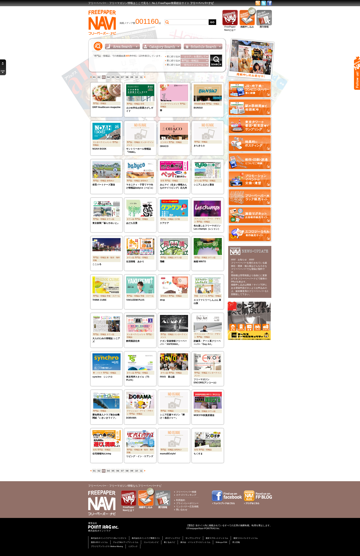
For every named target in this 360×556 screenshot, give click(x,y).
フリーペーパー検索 (186, 492)
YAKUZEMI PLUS (135, 300)
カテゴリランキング (186, 495)
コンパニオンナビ (151, 542)
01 (94, 77)
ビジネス (164, 142)
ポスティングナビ (172, 538)
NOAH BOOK (99, 149)
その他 (177, 219)
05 (113, 77)
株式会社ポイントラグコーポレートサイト (109, 538)
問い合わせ (181, 509)
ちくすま (198, 453)
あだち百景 (131, 223)
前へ (91, 77)
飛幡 (162, 261)
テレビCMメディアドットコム (125, 542)
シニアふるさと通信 (204, 184)
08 (127, 77)
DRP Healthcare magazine (106, 107)
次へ (145, 77)
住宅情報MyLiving (101, 453)
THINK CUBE (99, 300)
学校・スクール (113, 296)
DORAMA (131, 418)
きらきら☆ (199, 145)
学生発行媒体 (200, 104)
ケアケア (164, 223)
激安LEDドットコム (99, 542)
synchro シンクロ (102, 376)
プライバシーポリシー (187, 503)
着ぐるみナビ (169, 542)
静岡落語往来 (133, 341)
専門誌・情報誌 (99, 103)
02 (99, 77)
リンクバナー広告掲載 (187, 506)
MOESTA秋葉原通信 (204, 415)
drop (162, 300)
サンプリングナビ (192, 538)
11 (141, 77)
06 (117, 77)
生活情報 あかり (135, 261)
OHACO (164, 146)
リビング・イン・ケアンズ (139, 456)
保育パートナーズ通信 (103, 184)
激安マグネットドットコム (217, 538)
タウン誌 (198, 181)
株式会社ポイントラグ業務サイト (146, 538)
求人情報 (236, 542)
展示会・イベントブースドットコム (195, 542)
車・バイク (97, 373)
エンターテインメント (169, 104)
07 (122, 77)
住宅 (142, 104)
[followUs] (357, 73)
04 (108, 77)
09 (131, 77)
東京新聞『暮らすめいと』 (105, 223)
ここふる (96, 264)
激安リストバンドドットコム (245, 538)
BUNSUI (198, 107)
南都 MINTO (200, 261)
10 (136, 77)
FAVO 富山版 (167, 376)
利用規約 (180, 500)
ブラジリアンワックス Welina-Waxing (107, 546)
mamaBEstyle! (168, 453)
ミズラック (133, 546)
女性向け (110, 181)
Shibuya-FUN (221, 542)
